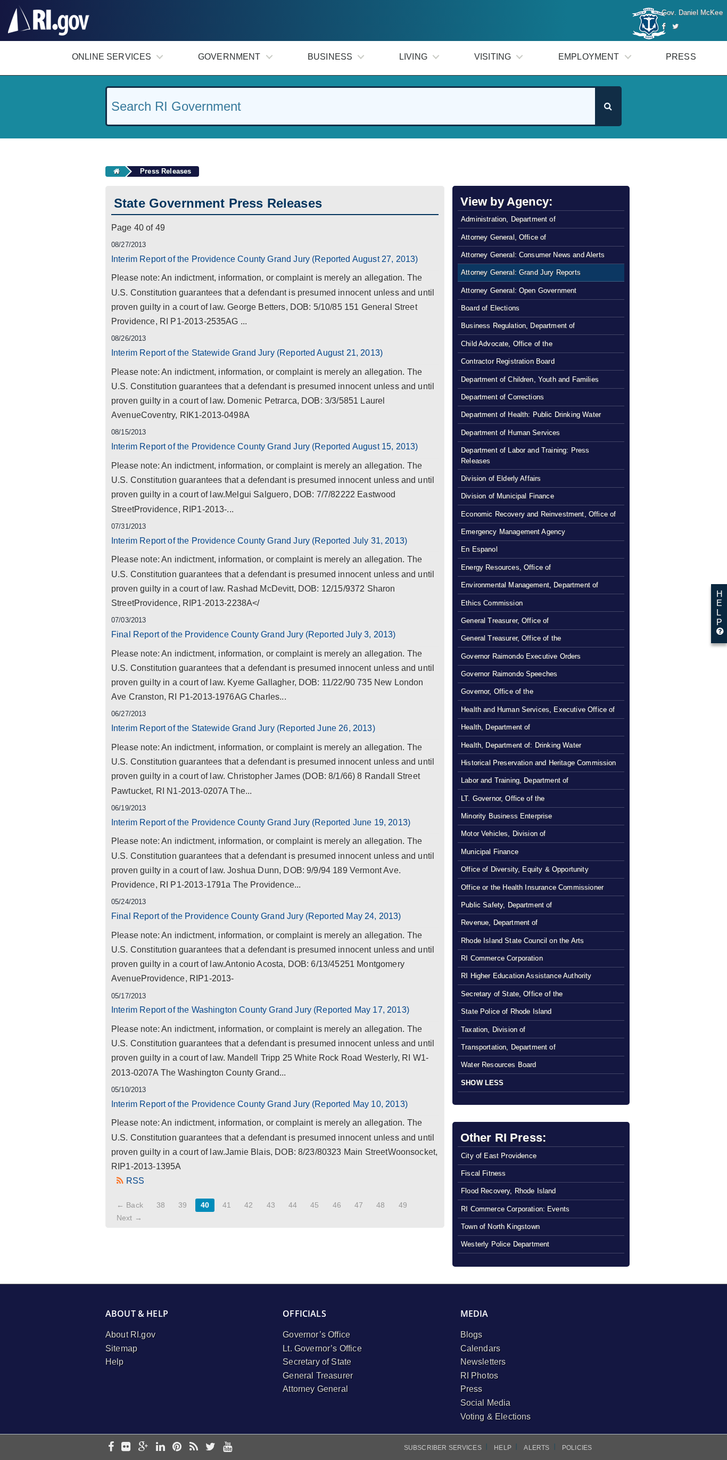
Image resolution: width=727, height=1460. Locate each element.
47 (358, 1205)
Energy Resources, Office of (506, 567)
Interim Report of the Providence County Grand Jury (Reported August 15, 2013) (264, 446)
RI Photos (479, 1375)
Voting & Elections (495, 1416)
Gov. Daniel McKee (692, 13)
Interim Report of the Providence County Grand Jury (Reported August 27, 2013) (264, 259)
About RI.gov (130, 1334)
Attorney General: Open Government (518, 290)
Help (114, 1361)
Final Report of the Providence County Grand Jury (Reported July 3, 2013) (253, 634)
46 (337, 1205)
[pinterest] (176, 1447)
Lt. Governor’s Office (322, 1348)
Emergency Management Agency (513, 532)
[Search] (608, 106)
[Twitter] (675, 26)
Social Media (485, 1402)
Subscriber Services (443, 1447)
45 (314, 1205)
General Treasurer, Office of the (511, 638)
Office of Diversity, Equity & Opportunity (525, 869)
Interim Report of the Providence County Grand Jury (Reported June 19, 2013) (260, 822)
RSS (135, 1180)
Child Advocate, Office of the (506, 344)
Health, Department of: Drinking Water (521, 745)
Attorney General (315, 1388)
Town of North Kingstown (500, 1227)
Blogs (471, 1334)
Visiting (492, 56)
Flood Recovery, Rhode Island (508, 1191)
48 (380, 1205)
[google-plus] (143, 1447)
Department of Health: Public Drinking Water (531, 415)
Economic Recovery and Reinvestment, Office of (538, 514)
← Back (130, 1205)
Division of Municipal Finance (507, 496)
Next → (129, 1217)
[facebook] (111, 1447)
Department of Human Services (510, 433)
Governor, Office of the (497, 691)
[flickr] (125, 1447)
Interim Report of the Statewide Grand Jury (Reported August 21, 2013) (247, 352)
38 (160, 1205)
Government (229, 56)
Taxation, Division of (493, 1030)
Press (681, 56)
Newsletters (483, 1361)
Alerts (536, 1447)
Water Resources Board (498, 1065)
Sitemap (121, 1348)
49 (403, 1205)
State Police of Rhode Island (506, 1011)
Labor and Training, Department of (514, 780)
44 (292, 1205)
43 (271, 1205)
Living (413, 56)
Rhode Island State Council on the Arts (522, 941)
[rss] (193, 1447)
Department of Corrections (502, 397)
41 (226, 1205)
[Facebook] (663, 26)
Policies (577, 1447)
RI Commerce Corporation (502, 958)
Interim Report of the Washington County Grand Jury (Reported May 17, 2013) (260, 1009)
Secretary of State (317, 1361)
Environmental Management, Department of (529, 585)
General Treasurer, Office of (505, 621)
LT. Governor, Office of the (502, 798)
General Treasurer (318, 1375)
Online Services (111, 56)
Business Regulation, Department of (518, 326)
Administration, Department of (508, 219)
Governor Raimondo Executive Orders (521, 656)
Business (330, 56)
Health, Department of (495, 727)
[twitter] (210, 1447)
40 (205, 1205)
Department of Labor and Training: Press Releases (525, 455)
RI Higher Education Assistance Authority (526, 976)
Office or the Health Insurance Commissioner (532, 887)
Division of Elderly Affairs (501, 478)
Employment (588, 56)
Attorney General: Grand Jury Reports (521, 272)
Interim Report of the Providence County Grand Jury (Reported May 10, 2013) (259, 1104)
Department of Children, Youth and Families (530, 379)
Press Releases (165, 171)
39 (182, 1205)
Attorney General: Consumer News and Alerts (533, 255)
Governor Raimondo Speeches (509, 674)
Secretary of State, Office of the (512, 994)
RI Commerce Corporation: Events (515, 1209)
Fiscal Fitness (483, 1173)
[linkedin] (160, 1447)
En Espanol (479, 549)
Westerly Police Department (505, 1244)
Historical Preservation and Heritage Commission (538, 763)
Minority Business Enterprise (506, 816)
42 (248, 1205)
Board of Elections (490, 308)
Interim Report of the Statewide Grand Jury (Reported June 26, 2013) (243, 728)
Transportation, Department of (508, 1047)
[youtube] (227, 1447)
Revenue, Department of (499, 922)
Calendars (480, 1348)
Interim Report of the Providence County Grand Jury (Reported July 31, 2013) (259, 540)
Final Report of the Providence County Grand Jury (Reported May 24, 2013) (256, 916)
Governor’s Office (316, 1334)
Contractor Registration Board (508, 361)
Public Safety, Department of (506, 905)
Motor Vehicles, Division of (503, 834)
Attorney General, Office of (503, 237)
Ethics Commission (492, 603)
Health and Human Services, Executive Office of (538, 709)
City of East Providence (498, 1156)
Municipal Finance (489, 852)
